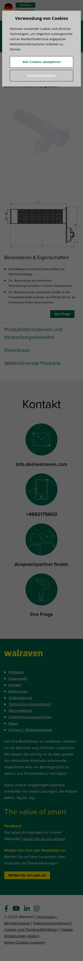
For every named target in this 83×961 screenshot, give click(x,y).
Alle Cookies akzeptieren (42, 62)
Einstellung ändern (41, 75)
